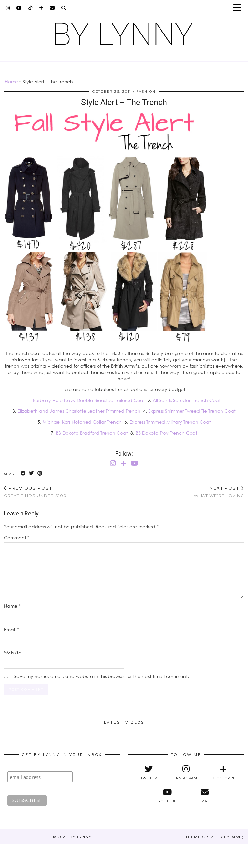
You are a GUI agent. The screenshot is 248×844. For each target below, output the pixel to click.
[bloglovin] (41, 8)
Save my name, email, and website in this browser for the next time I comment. (101, 676)
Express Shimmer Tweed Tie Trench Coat (192, 411)
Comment (16, 537)
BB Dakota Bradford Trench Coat (92, 433)
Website (12, 652)
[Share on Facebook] (23, 473)
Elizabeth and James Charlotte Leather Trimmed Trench (78, 411)
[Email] (52, 8)
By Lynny (81, 837)
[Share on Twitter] (31, 473)
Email (11, 629)
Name (12, 606)
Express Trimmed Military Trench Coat (170, 422)
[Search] (63, 8)
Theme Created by (215, 837)
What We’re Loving (219, 492)
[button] (239, 8)
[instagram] (8, 8)
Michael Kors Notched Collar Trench (82, 422)
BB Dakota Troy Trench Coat (166, 433)
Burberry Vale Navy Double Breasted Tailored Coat (89, 400)
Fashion (146, 91)
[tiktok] (30, 8)
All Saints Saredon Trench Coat (187, 400)
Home (11, 81)
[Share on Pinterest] (40, 473)
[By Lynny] (124, 33)
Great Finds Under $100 (35, 492)
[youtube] (19, 8)
